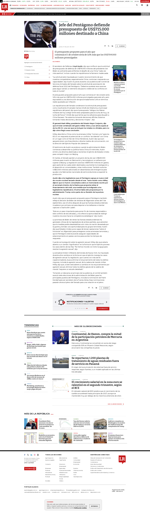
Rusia (40, 419)
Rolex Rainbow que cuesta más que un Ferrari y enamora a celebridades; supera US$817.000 (36, 335)
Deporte (29, 352)
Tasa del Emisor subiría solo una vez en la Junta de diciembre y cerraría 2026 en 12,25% (81, 423)
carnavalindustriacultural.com (32, 492)
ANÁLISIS (68, 5)
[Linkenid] (32, 455)
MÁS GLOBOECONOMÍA (115, 404)
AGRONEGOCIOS (58, 5)
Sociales (47, 481)
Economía (76, 464)
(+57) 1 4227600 (29, 462)
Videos (61, 481)
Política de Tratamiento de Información (101, 468)
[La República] (4, 7)
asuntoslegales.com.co (30, 490)
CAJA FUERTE (90, 5)
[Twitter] (108, 46)
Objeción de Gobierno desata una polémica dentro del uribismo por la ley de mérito (37, 366)
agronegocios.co (44, 490)
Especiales (62, 468)
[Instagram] (35, 455)
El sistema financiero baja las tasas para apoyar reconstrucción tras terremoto (116, 437)
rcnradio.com (55, 492)
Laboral (29, 383)
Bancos (110, 433)
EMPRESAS (31, 5)
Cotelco (85, 8)
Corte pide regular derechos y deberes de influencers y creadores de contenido (81, 437)
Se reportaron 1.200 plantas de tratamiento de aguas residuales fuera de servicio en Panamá (95, 360)
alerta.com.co (85, 492)
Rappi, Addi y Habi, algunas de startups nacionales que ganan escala (36, 346)
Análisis (75, 458)
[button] (55, 302)
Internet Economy (50, 474)
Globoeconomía (78, 470)
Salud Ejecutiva (77, 476)
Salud (28, 373)
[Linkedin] (112, 46)
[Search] (137, 5)
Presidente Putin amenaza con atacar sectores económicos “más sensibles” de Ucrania (46, 424)
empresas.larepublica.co (57, 490)
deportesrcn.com (95, 492)
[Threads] (38, 455)
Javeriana (30, 8)
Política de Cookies (80, 508)
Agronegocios (49, 458)
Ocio (74, 474)
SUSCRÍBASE (145, 1)
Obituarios (62, 474)
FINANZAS (15, 5)
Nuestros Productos (96, 460)
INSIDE (107, 5)
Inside (75, 472)
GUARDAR (122, 46)
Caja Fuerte (62, 460)
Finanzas (47, 470)
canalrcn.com (46, 492)
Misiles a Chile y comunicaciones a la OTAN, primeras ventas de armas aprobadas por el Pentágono (119, 87)
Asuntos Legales (49, 460)
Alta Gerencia (63, 458)
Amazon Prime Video (72, 8)
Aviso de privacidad (95, 464)
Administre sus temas (32, 83)
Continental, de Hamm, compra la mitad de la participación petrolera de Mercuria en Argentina (97, 336)
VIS (98, 8)
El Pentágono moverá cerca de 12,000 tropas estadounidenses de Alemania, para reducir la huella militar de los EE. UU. (119, 145)
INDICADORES (99, 5)
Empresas (48, 468)
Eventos (75, 468)
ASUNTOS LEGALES (78, 5)
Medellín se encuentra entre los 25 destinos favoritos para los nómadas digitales (47, 437)
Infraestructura (63, 472)
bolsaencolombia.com (88, 490)
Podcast (47, 476)
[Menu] (10, 5)
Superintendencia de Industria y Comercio (102, 472)
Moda (28, 330)
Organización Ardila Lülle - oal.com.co (118, 490)
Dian (80, 8)
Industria (29, 342)
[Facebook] (25, 455)
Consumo (48, 464)
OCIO (37, 5)
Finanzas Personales (65, 470)
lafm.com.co (75, 492)
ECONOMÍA (23, 5)
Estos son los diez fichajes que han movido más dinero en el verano (37, 356)
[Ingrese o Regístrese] (147, 5)
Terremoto (92, 8)
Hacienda (76, 419)
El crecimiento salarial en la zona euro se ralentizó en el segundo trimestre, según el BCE (97, 384)
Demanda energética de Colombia (55, 8)
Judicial (29, 363)
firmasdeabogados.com (73, 490)
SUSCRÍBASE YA (103, 308)
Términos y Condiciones (97, 466)
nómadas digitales (39, 8)
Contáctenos (94, 462)
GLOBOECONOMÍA (46, 5)
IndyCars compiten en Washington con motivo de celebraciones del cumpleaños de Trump (116, 423)
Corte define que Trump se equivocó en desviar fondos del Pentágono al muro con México (119, 198)
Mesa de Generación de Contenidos (100, 458)
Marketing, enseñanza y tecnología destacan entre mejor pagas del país (36, 387)
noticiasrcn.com (65, 492)
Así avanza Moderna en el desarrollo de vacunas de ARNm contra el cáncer (36, 377)
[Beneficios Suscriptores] (142, 5)
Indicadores (48, 472)
